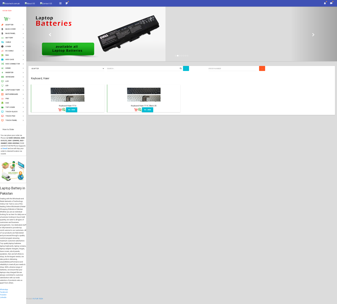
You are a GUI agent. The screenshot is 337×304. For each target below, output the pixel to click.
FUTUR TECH (38, 299)
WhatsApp (4, 289)
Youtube (3, 295)
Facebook (4, 292)
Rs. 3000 (71, 110)
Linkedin (3, 297)
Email (5, 148)
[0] (9, 18)
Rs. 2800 (147, 110)
